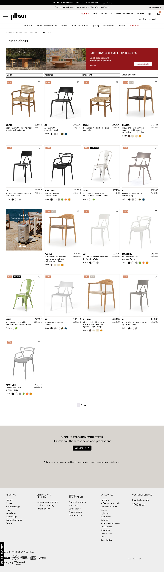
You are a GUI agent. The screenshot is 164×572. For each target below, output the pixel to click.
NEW (95, 14)
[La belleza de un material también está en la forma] (82, 474)
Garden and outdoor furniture (25, 33)
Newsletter (11, 513)
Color (46, 134)
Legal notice (75, 509)
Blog (8, 510)
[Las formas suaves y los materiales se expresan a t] (135, 474)
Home (8, 33)
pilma (18, 16)
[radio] (51, 134)
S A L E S (84, 14)
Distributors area (155, 7)
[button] (39, 82)
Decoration (108, 26)
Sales (103, 537)
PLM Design (11, 517)
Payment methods (77, 502)
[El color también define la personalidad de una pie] (29, 474)
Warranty (73, 505)
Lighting (95, 26)
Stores (9, 503)
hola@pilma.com (140, 500)
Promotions (106, 533)
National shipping (45, 505)
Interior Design (13, 507)
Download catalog (150, 19)
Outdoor (122, 26)
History (9, 500)
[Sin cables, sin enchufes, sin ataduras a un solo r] (108, 474)
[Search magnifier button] (140, 19)
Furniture (28, 26)
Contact (10, 523)
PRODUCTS (106, 14)
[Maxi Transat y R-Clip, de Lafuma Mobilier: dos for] (55, 474)
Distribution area (14, 520)
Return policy (43, 509)
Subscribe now (82, 448)
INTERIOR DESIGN (124, 14)
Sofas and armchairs (47, 26)
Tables (64, 26)
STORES (140, 14)
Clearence (135, 26)
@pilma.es (115, 462)
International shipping (47, 502)
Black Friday (106, 540)
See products (93, 2)
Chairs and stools (79, 26)
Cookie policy (75, 515)
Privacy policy (75, 512)
